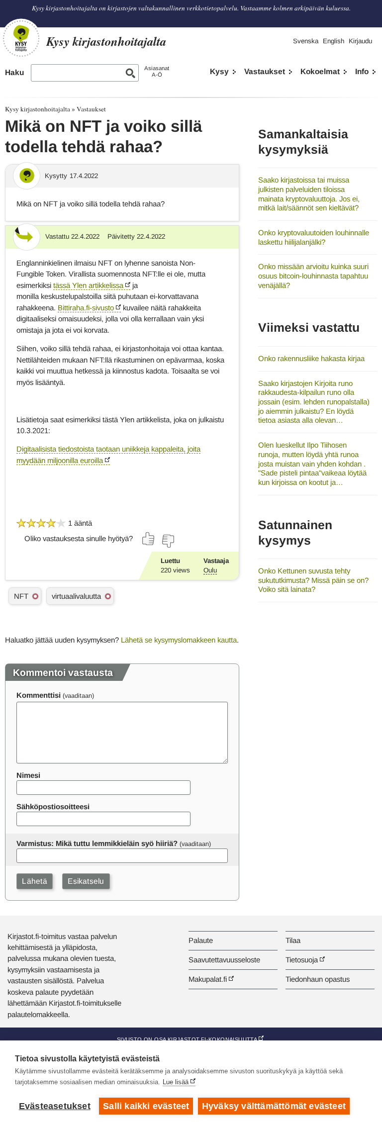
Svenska (305, 41)
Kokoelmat (320, 71)
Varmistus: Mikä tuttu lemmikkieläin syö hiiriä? (97, 843)
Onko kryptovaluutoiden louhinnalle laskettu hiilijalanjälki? (313, 237)
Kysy (219, 71)
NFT (21, 596)
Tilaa (293, 940)
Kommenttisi (38, 695)
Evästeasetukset (55, 1106)
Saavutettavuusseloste (224, 959)
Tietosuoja (302, 959)
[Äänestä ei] (167, 541)
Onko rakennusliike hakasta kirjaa (311, 358)
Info (362, 71)
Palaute (201, 940)
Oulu (210, 570)
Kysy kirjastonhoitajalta (37, 108)
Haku (14, 72)
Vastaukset (264, 71)
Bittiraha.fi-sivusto (86, 307)
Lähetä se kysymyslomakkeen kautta (179, 640)
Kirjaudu (360, 41)
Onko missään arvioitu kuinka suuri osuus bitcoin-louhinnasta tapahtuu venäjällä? (313, 275)
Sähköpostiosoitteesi (53, 806)
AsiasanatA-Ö (156, 71)
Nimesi (28, 775)
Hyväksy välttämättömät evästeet (274, 1106)
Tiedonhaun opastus (318, 979)
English (333, 41)
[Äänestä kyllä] (148, 538)
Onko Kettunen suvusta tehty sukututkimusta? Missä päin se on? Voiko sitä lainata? (313, 579)
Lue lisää (176, 1082)
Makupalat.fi (208, 979)
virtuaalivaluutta (76, 596)
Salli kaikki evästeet (146, 1106)
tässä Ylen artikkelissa (88, 285)
